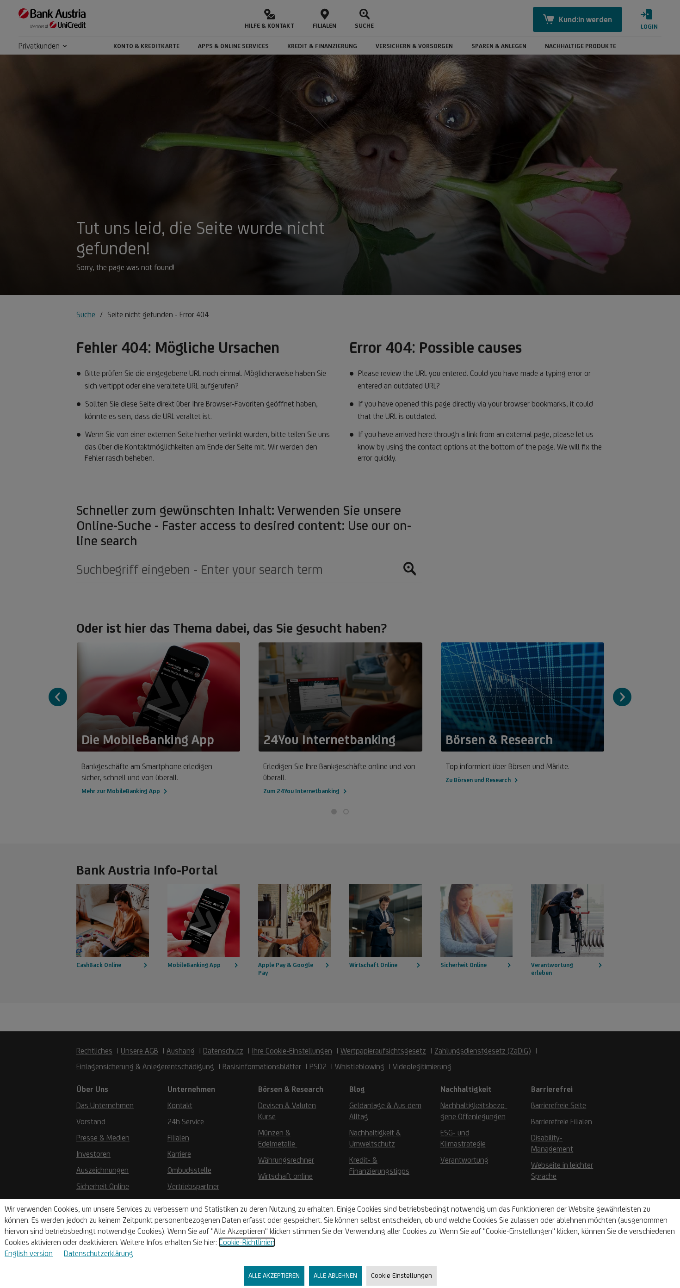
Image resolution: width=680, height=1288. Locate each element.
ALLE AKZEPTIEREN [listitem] (274, 1275)
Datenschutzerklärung (98, 1253)
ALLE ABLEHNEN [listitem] (335, 1275)
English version (29, 1253)
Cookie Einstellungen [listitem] (401, 1275)
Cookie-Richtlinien (247, 1242)
